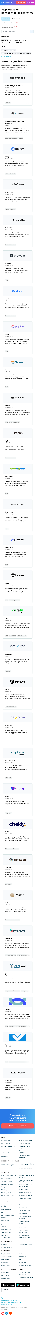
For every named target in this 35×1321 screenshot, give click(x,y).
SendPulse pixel (23, 1208)
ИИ (21, 43)
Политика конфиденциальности (11, 1302)
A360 (10, 40)
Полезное (5, 1251)
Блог (20, 1254)
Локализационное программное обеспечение (16, 53)
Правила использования (9, 1298)
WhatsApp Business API (8, 1193)
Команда (4, 1244)
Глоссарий (4, 1262)
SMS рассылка (6, 1229)
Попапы (11, 43)
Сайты (16, 40)
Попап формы (23, 1205)
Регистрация (21, 2)
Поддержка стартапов (26, 1277)
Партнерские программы (12, 1269)
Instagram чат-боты (7, 1178)
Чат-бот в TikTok (6, 1181)
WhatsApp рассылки (7, 1196)
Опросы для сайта (24, 1210)
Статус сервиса (6, 1265)
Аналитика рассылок (25, 1140)
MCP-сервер (23, 1262)
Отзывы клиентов (7, 1247)
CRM (20, 40)
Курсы (25, 40)
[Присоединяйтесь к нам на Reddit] (10, 1313)
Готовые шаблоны (24, 1143)
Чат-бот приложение (25, 1195)
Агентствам (5, 1272)
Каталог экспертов (25, 1265)
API (20, 1259)
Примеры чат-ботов (25, 1198)
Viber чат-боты (23, 1189)
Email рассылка (6, 1140)
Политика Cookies (7, 1305)
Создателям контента (26, 1168)
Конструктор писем (7, 1149)
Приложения (16, 19)
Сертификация (5, 1275)
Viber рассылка (6, 1232)
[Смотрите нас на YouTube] (2, 1313)
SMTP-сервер (5, 1143)
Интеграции (6, 19)
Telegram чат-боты (7, 1187)
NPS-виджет (23, 1213)
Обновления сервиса (25, 1244)
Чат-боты (5, 43)
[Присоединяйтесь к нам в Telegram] (6, 1313)
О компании (6, 1241)
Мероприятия (5, 1254)
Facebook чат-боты (7, 1184)
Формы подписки (6, 1152)
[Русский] (29, 2)
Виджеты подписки (25, 1192)
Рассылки (4, 40)
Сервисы (5, 1202)
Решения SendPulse (10, 1161)
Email (13, 50)
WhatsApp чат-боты (7, 1190)
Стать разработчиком (17, 1126)
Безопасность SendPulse (9, 1300)
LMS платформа (6, 1209)
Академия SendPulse (7, 1257)
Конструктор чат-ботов (8, 1175)
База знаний (5, 1259)
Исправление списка (8, 1146)
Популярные (6, 50)
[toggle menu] (32, 2)
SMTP (17, 43)
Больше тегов (6, 56)
